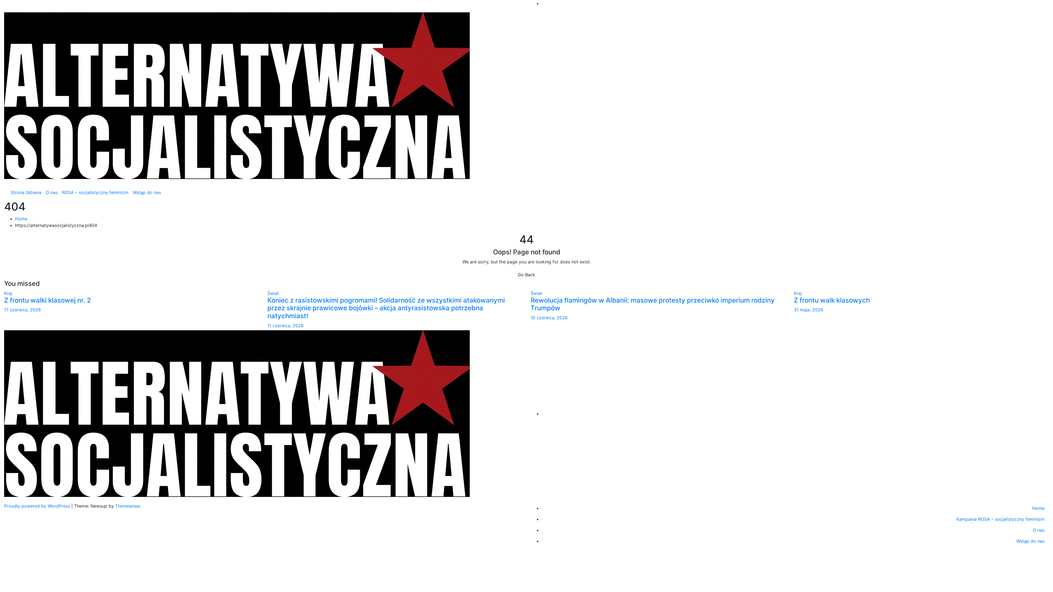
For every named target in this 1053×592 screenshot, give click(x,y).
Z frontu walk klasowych (832, 300)
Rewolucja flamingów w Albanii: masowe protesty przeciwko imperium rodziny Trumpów (653, 304)
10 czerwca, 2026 (549, 317)
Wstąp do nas (147, 192)
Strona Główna (26, 192)
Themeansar (127, 506)
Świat (273, 293)
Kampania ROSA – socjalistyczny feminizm (1000, 519)
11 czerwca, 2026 (285, 325)
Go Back (526, 274)
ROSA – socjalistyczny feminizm (95, 192)
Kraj (8, 293)
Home (21, 218)
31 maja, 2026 (808, 309)
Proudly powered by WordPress (37, 506)
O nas (52, 192)
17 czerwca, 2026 (22, 309)
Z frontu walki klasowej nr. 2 (47, 300)
